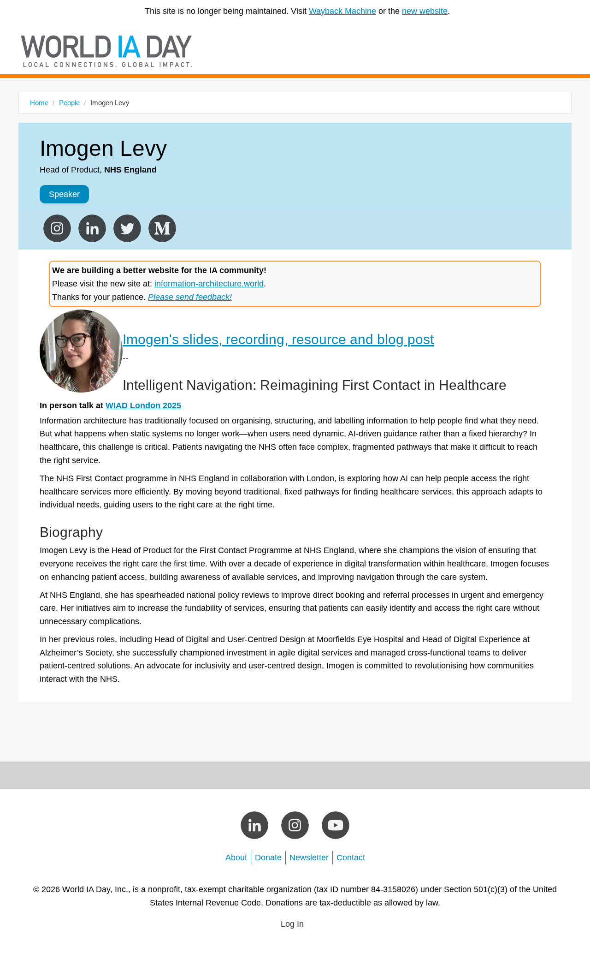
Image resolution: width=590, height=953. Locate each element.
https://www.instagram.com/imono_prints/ (57, 228)
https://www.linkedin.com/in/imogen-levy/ (92, 228)
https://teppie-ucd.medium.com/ (162, 228)
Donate (268, 857)
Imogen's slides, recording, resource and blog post (278, 339)
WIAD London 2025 (143, 405)
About (236, 857)
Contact (350, 857)
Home (39, 103)
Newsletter (309, 857)
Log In (292, 924)
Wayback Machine (342, 11)
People (69, 103)
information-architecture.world (209, 283)
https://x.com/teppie (127, 228)
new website (425, 11)
